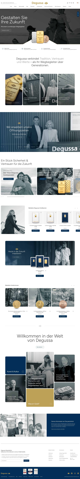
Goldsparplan (39, 6)
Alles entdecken (39, 347)
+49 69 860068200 (73, 456)
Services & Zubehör (48, 6)
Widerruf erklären (62, 460)
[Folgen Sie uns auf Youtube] (68, 473)
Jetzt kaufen (42, 178)
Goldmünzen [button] (61, 146)
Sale (27, 6)
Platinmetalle (21, 6)
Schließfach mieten (18, 137)
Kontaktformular (72, 453)
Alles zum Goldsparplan (8, 178)
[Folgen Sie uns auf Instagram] (75, 473)
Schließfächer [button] (54, 146)
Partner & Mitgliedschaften (63, 458)
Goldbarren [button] (48, 146)
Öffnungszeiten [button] (26, 146)
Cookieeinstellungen (4, 476)
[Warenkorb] (71, 3)
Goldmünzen (51, 453)
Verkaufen (32, 6)
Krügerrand (50, 460)
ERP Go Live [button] (20, 146)
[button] (73, 3)
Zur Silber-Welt (16, 102)
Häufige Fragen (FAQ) (63, 453)
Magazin (64, 6)
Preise (70, 6)
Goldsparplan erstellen (5, 30)
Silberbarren (50, 456)
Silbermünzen (51, 458)
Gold (11, 6)
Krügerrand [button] (33, 146)
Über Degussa (58, 6)
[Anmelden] (67, 3)
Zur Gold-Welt (10, 102)
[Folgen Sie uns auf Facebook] (72, 473)
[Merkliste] (69, 3)
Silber (15, 6)
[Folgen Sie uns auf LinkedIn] (78, 473)
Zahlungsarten (61, 456)
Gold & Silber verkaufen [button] (41, 146)
